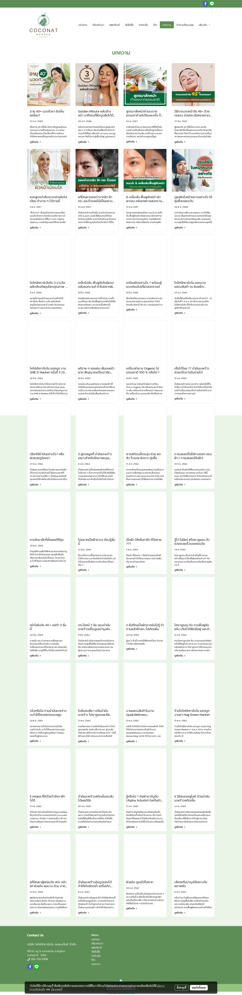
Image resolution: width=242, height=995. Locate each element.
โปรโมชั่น (143, 25)
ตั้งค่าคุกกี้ (181, 987)
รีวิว (155, 25)
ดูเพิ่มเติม (34, 142)
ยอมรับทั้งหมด (199, 987)
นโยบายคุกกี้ (56, 989)
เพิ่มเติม (203, 25)
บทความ (166, 25)
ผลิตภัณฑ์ (114, 25)
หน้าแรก (83, 25)
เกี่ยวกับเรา (98, 25)
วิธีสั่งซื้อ (129, 25)
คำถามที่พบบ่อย (185, 25)
